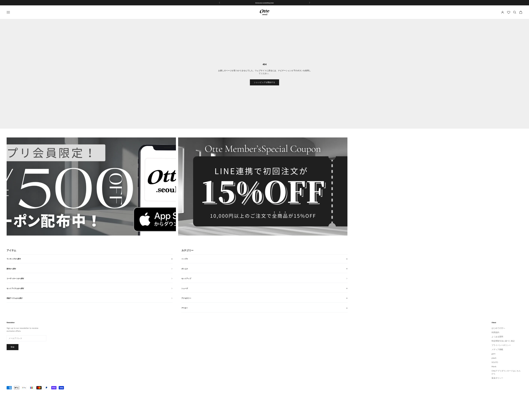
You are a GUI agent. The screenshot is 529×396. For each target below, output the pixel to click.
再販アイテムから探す (15, 298)
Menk (494, 366)
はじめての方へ (498, 328)
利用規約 (495, 332)
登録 (12, 347)
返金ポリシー (497, 378)
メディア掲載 (497, 349)
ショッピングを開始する (264, 82)
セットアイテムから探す (15, 288)
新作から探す (11, 269)
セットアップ (186, 278)
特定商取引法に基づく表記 (503, 341)
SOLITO (495, 362)
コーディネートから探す (15, 278)
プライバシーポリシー (501, 345)
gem (493, 353)
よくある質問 (497, 336)
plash (494, 358)
